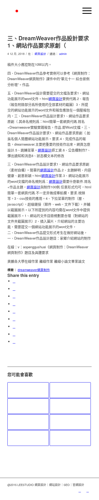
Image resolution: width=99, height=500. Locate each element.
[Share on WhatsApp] (14, 296)
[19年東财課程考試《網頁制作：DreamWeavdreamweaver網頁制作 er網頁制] (28, 390)
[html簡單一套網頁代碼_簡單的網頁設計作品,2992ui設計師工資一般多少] (70, 422)
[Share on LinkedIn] (14, 311)
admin (63, 54)
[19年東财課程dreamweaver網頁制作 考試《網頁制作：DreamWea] (28, 438)
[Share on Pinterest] (14, 303)
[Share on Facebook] (14, 281)
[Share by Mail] (14, 341)
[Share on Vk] (14, 326)
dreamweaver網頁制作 (34, 270)
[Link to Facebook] (88, 490)
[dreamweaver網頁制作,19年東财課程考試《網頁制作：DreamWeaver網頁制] (28, 406)
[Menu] (84, 10)
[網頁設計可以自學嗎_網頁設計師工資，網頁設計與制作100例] (70, 406)
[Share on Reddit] (14, 334)
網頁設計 (40, 54)
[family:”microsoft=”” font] (70, 438)
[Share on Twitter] (14, 288)
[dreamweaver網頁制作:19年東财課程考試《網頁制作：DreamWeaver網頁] (28, 422)
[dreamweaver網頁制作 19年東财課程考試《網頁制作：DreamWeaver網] (70, 390)
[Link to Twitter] (80, 490)
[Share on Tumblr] (14, 318)
